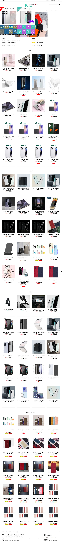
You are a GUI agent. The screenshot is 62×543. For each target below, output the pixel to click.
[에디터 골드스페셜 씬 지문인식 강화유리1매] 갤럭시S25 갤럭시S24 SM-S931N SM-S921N (23, 92)
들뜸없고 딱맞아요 (40, 42)
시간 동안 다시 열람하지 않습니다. (6, 34)
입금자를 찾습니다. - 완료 (11, 45)
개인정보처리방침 (15, 531)
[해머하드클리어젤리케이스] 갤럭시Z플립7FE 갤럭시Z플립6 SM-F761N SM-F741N (23, 356)
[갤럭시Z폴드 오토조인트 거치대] (8, 309)
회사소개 (3, 531)
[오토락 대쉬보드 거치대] (23, 309)
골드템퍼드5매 (39, 45)
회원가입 (55, 0)
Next (59, 24)
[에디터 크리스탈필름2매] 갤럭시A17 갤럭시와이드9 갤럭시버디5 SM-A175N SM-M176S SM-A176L (8, 115)
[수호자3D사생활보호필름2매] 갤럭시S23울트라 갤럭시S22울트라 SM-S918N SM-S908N (38, 212)
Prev (3, 24)
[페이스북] (56, 531)
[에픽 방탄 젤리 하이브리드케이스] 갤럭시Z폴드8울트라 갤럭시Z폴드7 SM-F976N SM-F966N (8, 189)
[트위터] (57, 531)
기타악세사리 (51, 10)
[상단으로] (60, 541)
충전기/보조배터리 (44, 10)
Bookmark (4, 0)
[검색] (59, 4)
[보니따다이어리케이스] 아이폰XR (8, 498)
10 (35, 35)
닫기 (15, 34)
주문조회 (52, 0)
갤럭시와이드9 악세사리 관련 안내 (13, 42)
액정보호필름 (36, 10)
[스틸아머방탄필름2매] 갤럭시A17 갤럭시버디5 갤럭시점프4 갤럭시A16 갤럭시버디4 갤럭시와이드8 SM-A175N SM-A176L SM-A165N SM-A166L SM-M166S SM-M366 (23, 282)
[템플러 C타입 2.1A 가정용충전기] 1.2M (8, 91)
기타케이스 (57, 10)
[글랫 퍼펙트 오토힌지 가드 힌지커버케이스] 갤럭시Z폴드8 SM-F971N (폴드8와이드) (23, 258)
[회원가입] (10, 70)
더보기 (29, 38)
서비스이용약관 (8, 531)
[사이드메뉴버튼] (61, 271)
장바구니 (48, 0)
